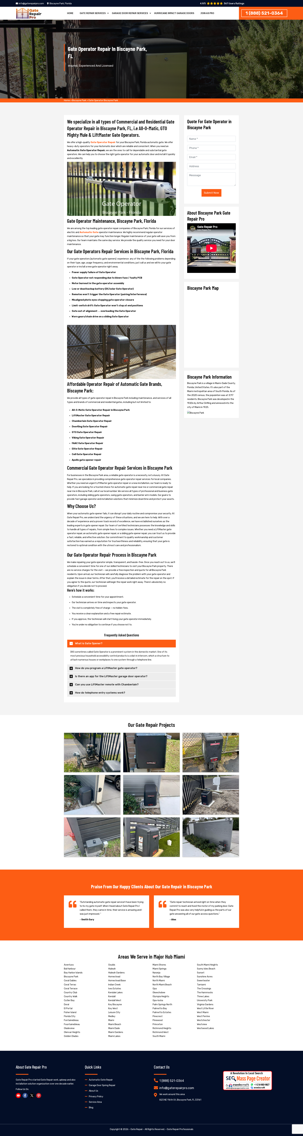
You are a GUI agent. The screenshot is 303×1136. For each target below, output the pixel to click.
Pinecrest (158, 1016)
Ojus (155, 988)
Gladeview (69, 1028)
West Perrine (203, 1016)
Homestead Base (117, 980)
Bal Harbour (70, 968)
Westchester (203, 1020)
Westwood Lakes (205, 1028)
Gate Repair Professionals (180, 1129)
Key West (113, 1008)
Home (70, 13)
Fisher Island (70, 1012)
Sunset (200, 972)
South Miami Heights (207, 964)
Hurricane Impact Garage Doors (174, 13)
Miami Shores (159, 964)
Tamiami (201, 984)
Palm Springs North (162, 1004)
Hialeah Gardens (116, 972)
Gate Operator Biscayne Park (103, 100)
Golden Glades (71, 1036)
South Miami (159, 1036)
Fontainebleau (71, 1020)
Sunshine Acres (205, 976)
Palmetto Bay (160, 1008)
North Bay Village (161, 976)
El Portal (68, 1008)
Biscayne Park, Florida (61, 3)
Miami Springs (159, 968)
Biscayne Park (79, 100)
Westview (202, 1024)
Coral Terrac (70, 984)
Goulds (111, 964)
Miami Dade (114, 1028)
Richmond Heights (162, 1028)
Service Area (95, 1102)
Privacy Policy (96, 1096)
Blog (91, 1107)
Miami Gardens (115, 1032)
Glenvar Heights (72, 1032)
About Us (93, 1091)
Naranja (156, 972)
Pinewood (158, 1020)
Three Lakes (203, 996)
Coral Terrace (70, 988)
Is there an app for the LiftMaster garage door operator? (111, 676)
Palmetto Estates (162, 1012)
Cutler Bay (69, 1000)
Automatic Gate (89, 232)
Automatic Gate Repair (101, 1079)
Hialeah (112, 968)
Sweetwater (203, 980)
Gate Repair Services (93, 13)
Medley (111, 1016)
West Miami (202, 1012)
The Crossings (204, 988)
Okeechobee (159, 992)
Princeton (158, 1024)
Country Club (70, 992)
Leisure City (114, 1012)
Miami (111, 1020)
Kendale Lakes (115, 992)
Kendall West (114, 1000)
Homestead (114, 976)
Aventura (69, 964)
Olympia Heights (161, 996)
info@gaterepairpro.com (31, 3)
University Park (204, 1000)
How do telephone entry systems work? (100, 692)
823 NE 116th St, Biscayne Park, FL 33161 (180, 1100)
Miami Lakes (114, 1036)
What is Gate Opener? (88, 643)
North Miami (159, 980)
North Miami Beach (162, 984)
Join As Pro (207, 13)
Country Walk (70, 996)
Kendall (112, 996)
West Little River (205, 1008)
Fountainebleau (72, 1024)
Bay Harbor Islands (73, 972)
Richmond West (161, 1032)
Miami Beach (114, 1024)
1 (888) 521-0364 (264, 13)
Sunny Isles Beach (206, 968)
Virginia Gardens (205, 1004)
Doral (66, 1004)
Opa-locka (158, 1000)
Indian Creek (114, 984)
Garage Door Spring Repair (102, 1085)
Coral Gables (70, 980)
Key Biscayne (115, 1004)
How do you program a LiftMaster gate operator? (106, 668)
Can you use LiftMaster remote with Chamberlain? (107, 684)
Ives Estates (114, 988)
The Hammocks (205, 992)
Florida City (69, 1016)
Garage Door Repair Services (130, 13)
